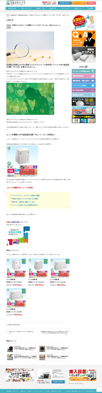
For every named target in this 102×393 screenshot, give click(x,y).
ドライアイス (66, 8)
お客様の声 (52, 8)
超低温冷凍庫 (12, 8)
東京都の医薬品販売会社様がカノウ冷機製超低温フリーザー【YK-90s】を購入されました (25, 357)
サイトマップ (71, 383)
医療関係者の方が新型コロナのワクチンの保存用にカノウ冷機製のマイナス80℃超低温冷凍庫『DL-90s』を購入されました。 (54, 333)
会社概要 (90, 8)
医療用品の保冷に (17, 324)
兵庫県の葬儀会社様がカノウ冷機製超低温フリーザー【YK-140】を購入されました (57, 348)
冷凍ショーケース (26, 8)
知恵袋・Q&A (40, 8)
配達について (79, 8)
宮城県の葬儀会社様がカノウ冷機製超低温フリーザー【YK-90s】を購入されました (25, 348)
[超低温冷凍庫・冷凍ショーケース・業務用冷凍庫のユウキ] (16, 3)
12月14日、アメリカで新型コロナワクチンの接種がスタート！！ (21, 332)
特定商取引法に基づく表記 (55, 391)
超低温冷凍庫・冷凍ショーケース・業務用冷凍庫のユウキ (84, 391)
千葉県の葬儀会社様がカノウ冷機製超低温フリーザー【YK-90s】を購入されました (57, 357)
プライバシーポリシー (79, 383)
